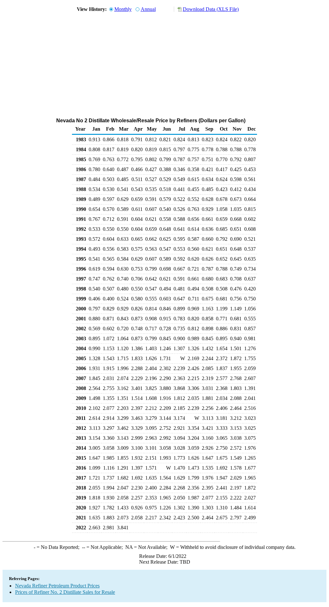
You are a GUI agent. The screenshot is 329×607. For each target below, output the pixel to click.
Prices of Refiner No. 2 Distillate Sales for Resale (65, 592)
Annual (148, 9)
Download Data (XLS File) (211, 9)
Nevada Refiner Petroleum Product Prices (57, 585)
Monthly (123, 9)
